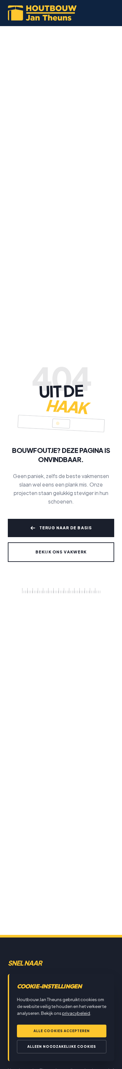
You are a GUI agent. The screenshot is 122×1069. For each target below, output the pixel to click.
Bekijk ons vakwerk (61, 552)
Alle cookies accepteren (62, 1031)
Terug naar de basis (65, 527)
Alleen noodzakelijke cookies (61, 1046)
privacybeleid (76, 1013)
